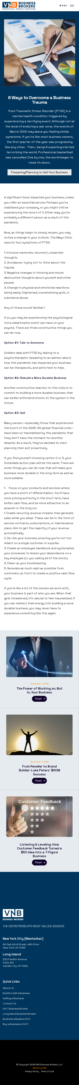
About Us (8, 987)
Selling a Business (13, 998)
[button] (66, 5)
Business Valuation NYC (16, 1018)
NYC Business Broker (15, 1008)
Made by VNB (39, 1068)
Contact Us (9, 1003)
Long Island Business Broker (19, 1013)
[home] (18, 5)
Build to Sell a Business (16, 993)
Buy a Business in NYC (16, 1024)
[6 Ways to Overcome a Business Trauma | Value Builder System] (13, 914)
